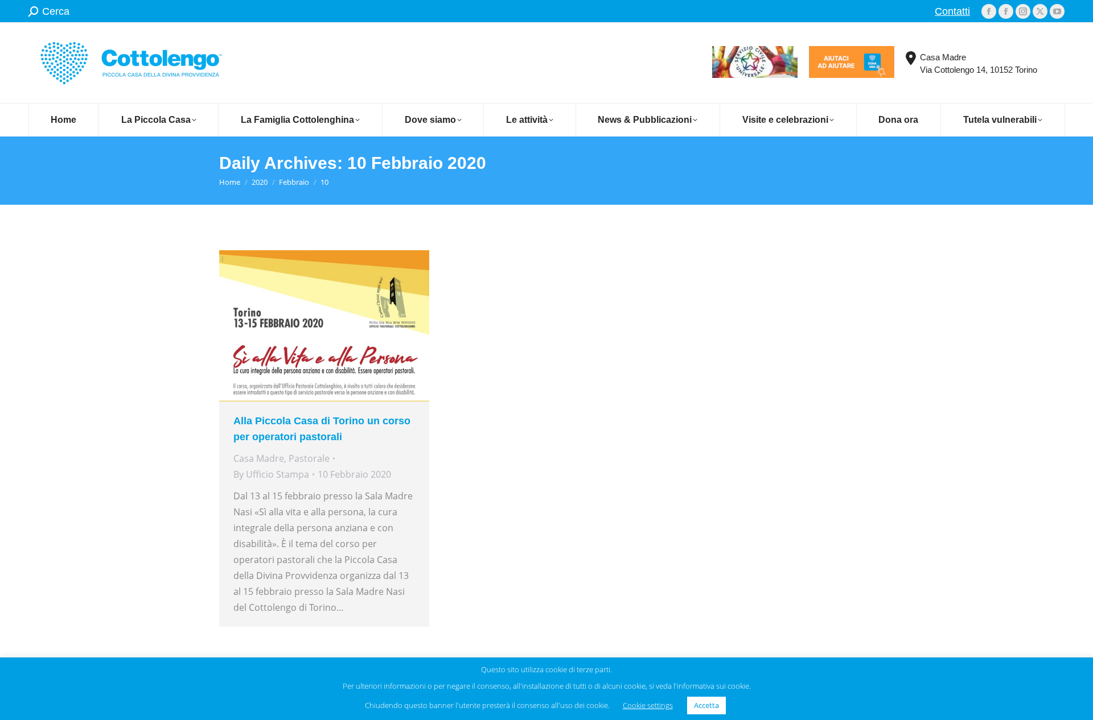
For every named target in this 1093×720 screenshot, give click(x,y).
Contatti (952, 11)
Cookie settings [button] (648, 705)
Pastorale (309, 458)
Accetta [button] (706, 705)
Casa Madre (258, 458)
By (271, 474)
